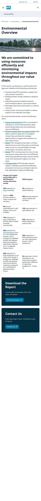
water (5, 219)
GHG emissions (8, 232)
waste (5, 190)
